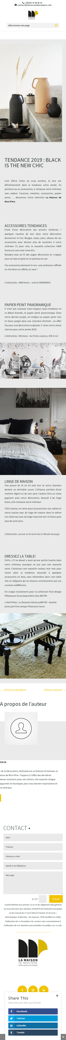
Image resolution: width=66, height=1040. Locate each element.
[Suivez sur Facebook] (22, 990)
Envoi (56, 899)
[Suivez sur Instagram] (33, 990)
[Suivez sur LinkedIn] (44, 990)
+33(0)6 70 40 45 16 (33, 2)
